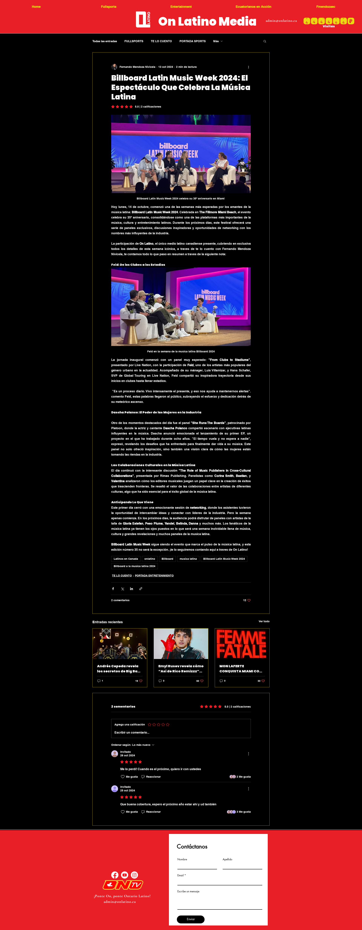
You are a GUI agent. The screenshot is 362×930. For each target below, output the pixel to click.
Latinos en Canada (126, 558)
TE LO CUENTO (161, 41)
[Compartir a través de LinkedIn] (131, 588)
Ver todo (264, 621)
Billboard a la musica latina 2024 (134, 566)
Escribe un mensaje (188, 891)
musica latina (188, 558)
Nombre (182, 859)
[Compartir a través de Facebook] (113, 588)
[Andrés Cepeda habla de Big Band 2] (120, 643)
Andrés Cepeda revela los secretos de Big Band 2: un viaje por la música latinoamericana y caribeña (119, 669)
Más (216, 41)
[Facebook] (114, 875)
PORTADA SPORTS (192, 41)
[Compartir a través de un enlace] (141, 588)
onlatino (149, 558)
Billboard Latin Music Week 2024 (224, 558)
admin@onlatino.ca (281, 20)
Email (180, 875)
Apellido (227, 859)
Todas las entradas (104, 41)
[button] (265, 41)
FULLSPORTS (133, 41)
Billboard (167, 558)
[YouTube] (124, 875)
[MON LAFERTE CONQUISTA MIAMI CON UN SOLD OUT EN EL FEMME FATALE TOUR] (242, 643)
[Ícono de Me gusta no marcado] (122, 776)
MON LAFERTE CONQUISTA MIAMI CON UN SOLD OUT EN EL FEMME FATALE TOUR (240, 669)
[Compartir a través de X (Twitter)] (122, 588)
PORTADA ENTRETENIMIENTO (154, 575)
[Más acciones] (248, 67)
